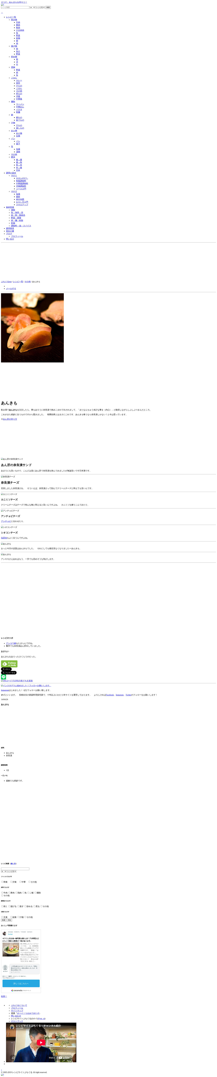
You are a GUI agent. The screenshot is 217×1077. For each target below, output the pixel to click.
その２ (14, 191)
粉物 (18, 38)
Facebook (110, 695)
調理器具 (10, 228)
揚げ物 (14, 46)
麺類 (13, 102)
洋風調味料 (21, 186)
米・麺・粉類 (17, 220)
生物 (18, 136)
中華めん (20, 107)
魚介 (18, 51)
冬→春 (19, 168)
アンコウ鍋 (11, 643)
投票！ (4, 996)
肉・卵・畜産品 (18, 215)
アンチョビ (6, 521)
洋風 (18, 96)
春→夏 (19, 160)
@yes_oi (41, 1018)
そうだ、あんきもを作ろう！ (14, 2)
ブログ (9, 234)
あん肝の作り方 (10, 419)
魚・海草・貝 (17, 212)
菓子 (18, 144)
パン (13, 139)
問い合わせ (16, 1016)
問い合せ (10, 239)
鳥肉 (18, 28)
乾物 (13, 223)
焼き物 (14, 20)
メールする (11, 288)
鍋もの (19, 117)
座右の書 (10, 231)
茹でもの (20, 120)
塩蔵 (18, 149)
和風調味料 (21, 181)
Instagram (5, 690)
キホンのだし (22, 178)
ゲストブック (17, 1021)
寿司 (18, 83)
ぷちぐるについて (19, 1005)
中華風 (19, 99)
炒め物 (14, 57)
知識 (18, 194)
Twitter (128, 695)
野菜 (18, 35)
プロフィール (17, 236)
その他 (19, 91)
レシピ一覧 (11, 17)
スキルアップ (22, 205)
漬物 (18, 152)
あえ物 (14, 131)
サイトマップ (17, 1011)
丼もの (19, 94)
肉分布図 (20, 199)
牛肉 (18, 22)
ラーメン (20, 104)
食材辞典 (10, 207)
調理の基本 (11, 173)
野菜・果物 (16, 218)
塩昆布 (4, 538)
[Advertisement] (108, 261)
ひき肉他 (20, 30)
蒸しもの (20, 128)
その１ (14, 175)
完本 (18, 170)
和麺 (18, 112)
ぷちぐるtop (6, 282)
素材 (18, 197)
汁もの (19, 86)
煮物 (13, 67)
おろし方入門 (22, 202)
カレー (19, 80)
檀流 (13, 157)
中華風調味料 (22, 183)
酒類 (13, 210)
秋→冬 (19, 165)
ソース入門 (21, 189)
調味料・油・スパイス (21, 226)
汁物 (13, 123)
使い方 (13, 864)
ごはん (14, 78)
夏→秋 (19, 162)
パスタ (19, 109)
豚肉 (18, 25)
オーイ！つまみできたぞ (28, 1013)
